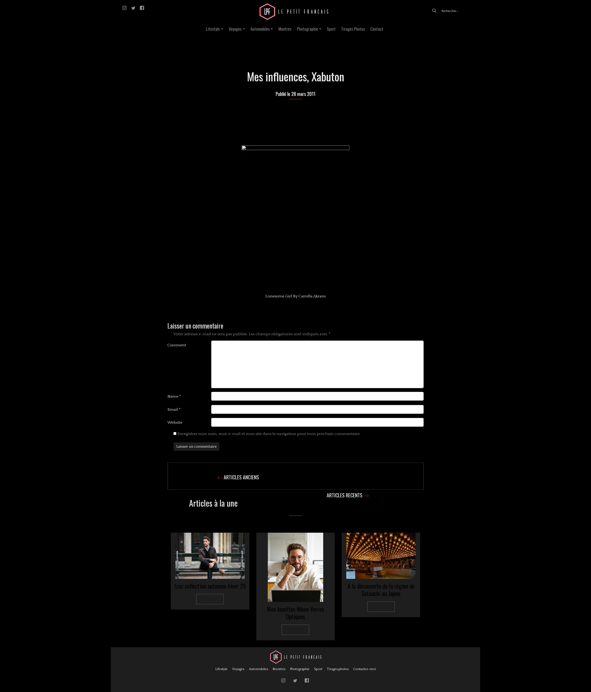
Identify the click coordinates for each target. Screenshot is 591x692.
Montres (284, 29)
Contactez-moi (364, 669)
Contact (376, 29)
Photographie (307, 29)
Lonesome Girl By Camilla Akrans (295, 296)
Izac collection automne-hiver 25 (210, 585)
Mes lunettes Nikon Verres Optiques (295, 612)
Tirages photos (338, 669)
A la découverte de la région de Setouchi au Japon (381, 589)
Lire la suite (210, 599)
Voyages (235, 29)
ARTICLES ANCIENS (241, 477)
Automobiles (260, 29)
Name (174, 396)
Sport (331, 29)
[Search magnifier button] (434, 11)
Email (174, 409)
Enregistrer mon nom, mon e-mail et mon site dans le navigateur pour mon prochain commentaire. (268, 434)
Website (174, 422)
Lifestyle (213, 29)
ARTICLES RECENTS (344, 495)
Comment (176, 345)
